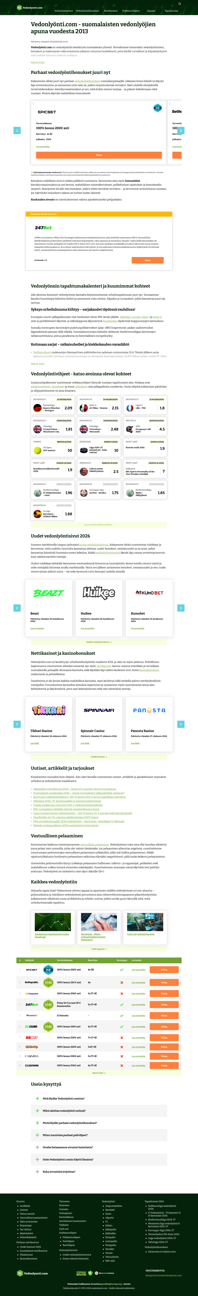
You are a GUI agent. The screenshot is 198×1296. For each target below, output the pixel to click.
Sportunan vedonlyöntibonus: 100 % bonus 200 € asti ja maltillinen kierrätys (79, 797)
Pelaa (99, 155)
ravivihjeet (58, 386)
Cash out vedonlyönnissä (140, 934)
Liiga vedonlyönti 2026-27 (162, 1238)
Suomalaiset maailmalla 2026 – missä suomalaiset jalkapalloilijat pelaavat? (79, 793)
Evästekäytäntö (28, 1237)
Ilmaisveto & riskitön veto (162, 1251)
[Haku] (179, 3)
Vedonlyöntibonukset (156, 1247)
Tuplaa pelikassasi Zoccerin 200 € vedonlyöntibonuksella (68, 805)
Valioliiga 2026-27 (158, 1242)
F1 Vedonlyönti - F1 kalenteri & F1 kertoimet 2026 (164, 1214)
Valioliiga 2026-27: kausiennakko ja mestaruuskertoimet (67, 801)
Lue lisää (34, 743)
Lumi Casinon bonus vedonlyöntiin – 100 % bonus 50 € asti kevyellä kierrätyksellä (82, 813)
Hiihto (108, 1225)
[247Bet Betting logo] (99, 228)
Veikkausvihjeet (68, 1232)
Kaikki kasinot (98, 757)
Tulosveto (64, 1201)
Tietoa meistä (27, 1213)
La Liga (136, 317)
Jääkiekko (110, 1233)
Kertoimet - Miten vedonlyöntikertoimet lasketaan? (93, 937)
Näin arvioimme (29, 1221)
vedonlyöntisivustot (108, 552)
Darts (108, 1213)
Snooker (109, 1249)
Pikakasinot (26, 1254)
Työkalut (64, 1225)
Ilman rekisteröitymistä (76, 1258)
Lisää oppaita (98, 949)
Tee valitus (25, 1229)
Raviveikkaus (66, 1217)
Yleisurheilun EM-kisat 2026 (163, 1234)
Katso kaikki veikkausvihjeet (98, 525)
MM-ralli (110, 1260)
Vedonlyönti (108, 1201)
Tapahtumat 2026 (154, 1201)
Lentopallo (111, 1241)
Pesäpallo (110, 1245)
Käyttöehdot (26, 1233)
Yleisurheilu (112, 1257)
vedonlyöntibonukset (87, 81)
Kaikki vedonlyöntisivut (97, 642)
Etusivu (20, 1201)
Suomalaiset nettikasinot (33, 1250)
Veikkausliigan (42, 352)
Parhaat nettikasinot (27, 1242)
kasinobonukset (149, 670)
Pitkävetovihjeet (71, 1237)
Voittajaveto (65, 1213)
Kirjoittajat (26, 1225)
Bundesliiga (110, 321)
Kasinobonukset (28, 1258)
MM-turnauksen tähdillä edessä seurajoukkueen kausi (66, 809)
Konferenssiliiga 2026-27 (161, 1219)
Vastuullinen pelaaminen (34, 1217)
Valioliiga (125, 317)
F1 (106, 1221)
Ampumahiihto (113, 1206)
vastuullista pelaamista (94, 844)
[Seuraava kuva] (181, 130)
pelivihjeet (81, 386)
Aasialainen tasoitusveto (72, 1221)
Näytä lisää (37, 62)
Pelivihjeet (68, 1241)
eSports (109, 1217)
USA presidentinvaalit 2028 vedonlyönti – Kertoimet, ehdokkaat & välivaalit (79, 821)
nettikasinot (104, 666)
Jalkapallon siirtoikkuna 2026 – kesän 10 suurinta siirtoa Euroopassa (74, 789)
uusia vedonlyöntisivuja (94, 544)
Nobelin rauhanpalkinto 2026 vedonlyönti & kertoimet (66, 825)
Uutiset (24, 1209)
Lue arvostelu (43, 147)
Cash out (64, 1228)
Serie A (157, 317)
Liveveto (63, 1209)
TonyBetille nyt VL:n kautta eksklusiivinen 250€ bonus (66, 817)
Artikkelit (25, 1206)
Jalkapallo (110, 1229)
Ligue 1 (145, 317)
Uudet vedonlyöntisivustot (77, 1254)
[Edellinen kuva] (17, 130)
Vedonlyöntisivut (68, 1250)
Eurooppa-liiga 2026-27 (161, 1230)
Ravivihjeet (69, 1245)
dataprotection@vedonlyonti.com (164, 1275)
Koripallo (110, 1237)
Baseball (110, 1209)
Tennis (109, 1253)
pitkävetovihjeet (40, 386)
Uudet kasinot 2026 (30, 1246)
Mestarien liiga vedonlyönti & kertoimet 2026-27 (164, 1225)
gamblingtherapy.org (111, 1284)
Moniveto (64, 1205)
